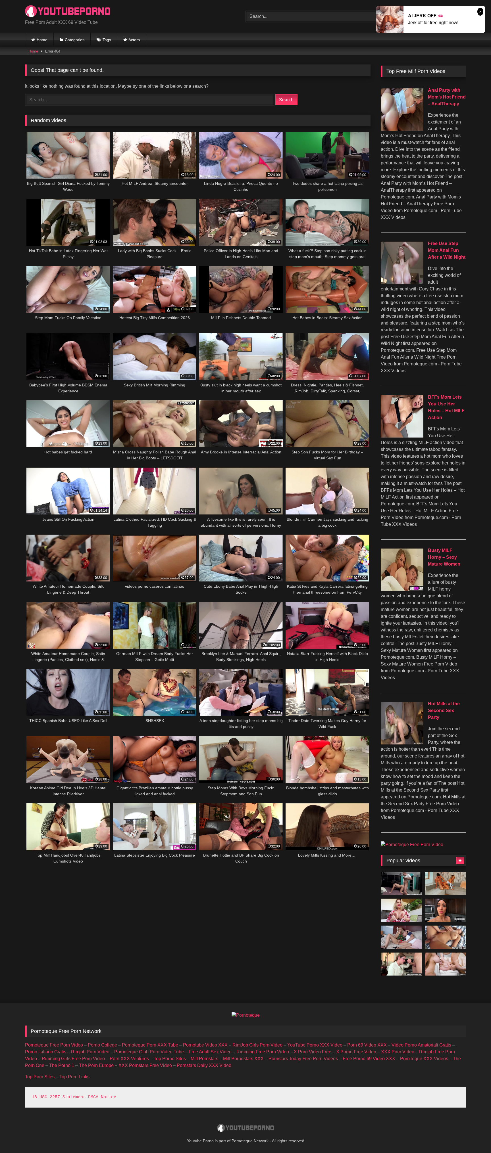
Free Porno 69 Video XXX (369, 1058)
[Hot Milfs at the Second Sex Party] (402, 742)
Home (42, 39)
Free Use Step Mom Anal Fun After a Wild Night (446, 250)
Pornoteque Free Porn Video (54, 1045)
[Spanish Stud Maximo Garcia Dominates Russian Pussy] (445, 883)
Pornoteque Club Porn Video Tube (149, 1051)
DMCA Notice (102, 1097)
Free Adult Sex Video (210, 1051)
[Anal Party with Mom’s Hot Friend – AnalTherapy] (402, 129)
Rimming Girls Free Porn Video (73, 1058)
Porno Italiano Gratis (45, 1051)
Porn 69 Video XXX (367, 1045)
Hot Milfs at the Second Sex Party (444, 710)
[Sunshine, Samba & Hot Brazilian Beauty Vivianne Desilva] (401, 937)
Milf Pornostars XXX (243, 1058)
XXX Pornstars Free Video (145, 1065)
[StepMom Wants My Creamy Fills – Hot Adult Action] (445, 910)
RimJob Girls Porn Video (257, 1045)
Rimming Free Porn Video (262, 1051)
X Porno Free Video (356, 1051)
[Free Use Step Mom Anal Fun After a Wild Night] (402, 282)
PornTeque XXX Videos (424, 1058)
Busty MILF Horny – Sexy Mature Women (444, 557)
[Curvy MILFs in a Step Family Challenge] (445, 964)
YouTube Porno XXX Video (314, 1045)
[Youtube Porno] (67, 12)
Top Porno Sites (170, 1058)
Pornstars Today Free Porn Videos (303, 1058)
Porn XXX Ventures (129, 1058)
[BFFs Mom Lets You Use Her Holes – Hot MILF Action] (402, 436)
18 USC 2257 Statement (59, 1097)
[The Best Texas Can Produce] (401, 910)
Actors (134, 39)
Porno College (102, 1045)
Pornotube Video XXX (205, 1045)
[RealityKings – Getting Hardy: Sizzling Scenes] (401, 964)
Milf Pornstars (204, 1058)
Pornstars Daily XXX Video (204, 1065)
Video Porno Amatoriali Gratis (421, 1045)
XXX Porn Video (397, 1051)
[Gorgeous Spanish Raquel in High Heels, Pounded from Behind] (401, 883)
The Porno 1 (61, 1065)
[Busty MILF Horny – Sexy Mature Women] (402, 589)
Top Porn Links (74, 1076)
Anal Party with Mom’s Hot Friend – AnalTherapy (447, 97)
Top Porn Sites (40, 1076)
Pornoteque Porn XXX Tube (150, 1045)
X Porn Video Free (312, 1051)
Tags (107, 39)
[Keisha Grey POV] (445, 937)
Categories (74, 39)
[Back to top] (473, 1136)
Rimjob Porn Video (90, 1051)
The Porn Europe (96, 1065)
